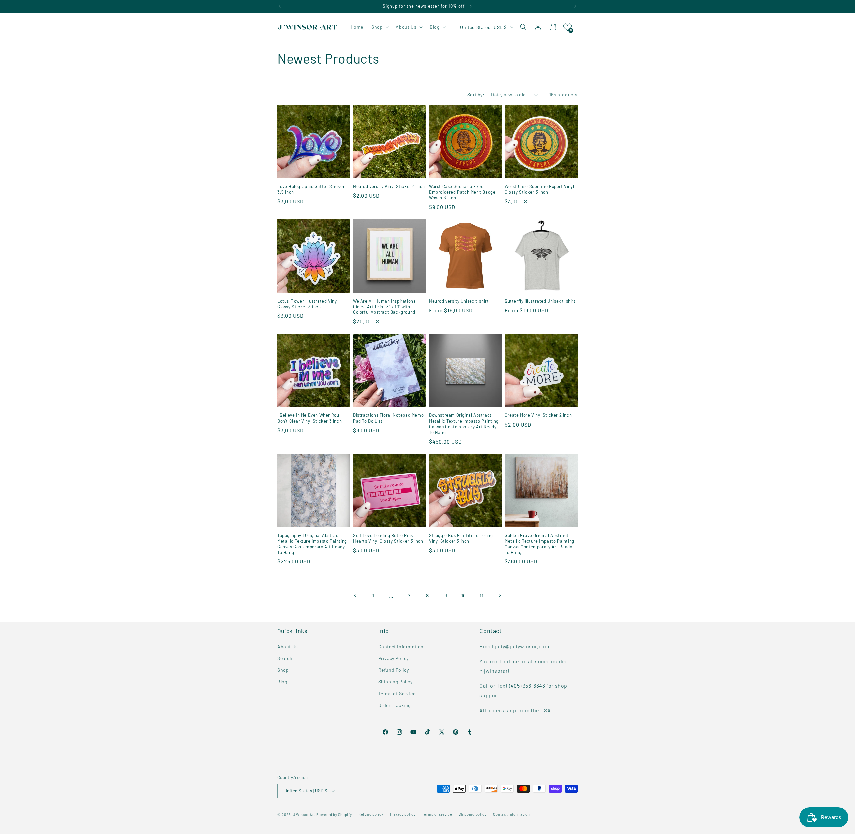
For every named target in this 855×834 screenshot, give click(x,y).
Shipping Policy (395, 681)
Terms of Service (397, 693)
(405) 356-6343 (527, 685)
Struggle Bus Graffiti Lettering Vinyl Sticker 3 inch (461, 538)
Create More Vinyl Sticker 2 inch (538, 415)
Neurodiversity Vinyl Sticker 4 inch (389, 186)
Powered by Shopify (334, 814)
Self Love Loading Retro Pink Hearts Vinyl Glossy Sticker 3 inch (388, 538)
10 (463, 595)
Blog (282, 681)
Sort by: (475, 94)
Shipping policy (473, 814)
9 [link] (445, 595)
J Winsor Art (304, 814)
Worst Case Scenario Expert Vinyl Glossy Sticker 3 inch (539, 189)
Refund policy (370, 814)
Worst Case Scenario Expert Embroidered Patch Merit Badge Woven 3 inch (462, 192)
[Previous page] (355, 595)
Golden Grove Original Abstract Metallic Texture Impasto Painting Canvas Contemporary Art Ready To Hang (539, 544)
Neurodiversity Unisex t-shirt (459, 301)
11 (481, 595)
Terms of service (437, 814)
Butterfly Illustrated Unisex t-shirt (540, 301)
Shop (283, 669)
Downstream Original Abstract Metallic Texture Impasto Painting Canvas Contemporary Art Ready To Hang (464, 423)
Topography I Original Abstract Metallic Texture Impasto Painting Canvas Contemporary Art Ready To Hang (312, 544)
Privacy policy (403, 814)
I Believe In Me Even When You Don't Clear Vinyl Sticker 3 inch (309, 418)
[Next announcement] (575, 6)
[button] (379, 27)
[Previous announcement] (279, 6)
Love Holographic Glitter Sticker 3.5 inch (311, 189)
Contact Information (401, 646)
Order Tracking (394, 705)
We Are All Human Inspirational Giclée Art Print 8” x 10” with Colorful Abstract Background (385, 306)
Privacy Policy (393, 658)
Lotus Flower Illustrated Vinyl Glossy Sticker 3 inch (307, 303)
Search (285, 658)
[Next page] (499, 595)
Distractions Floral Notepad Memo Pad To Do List (388, 418)
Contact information (511, 814)
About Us (287, 646)
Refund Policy (393, 669)
